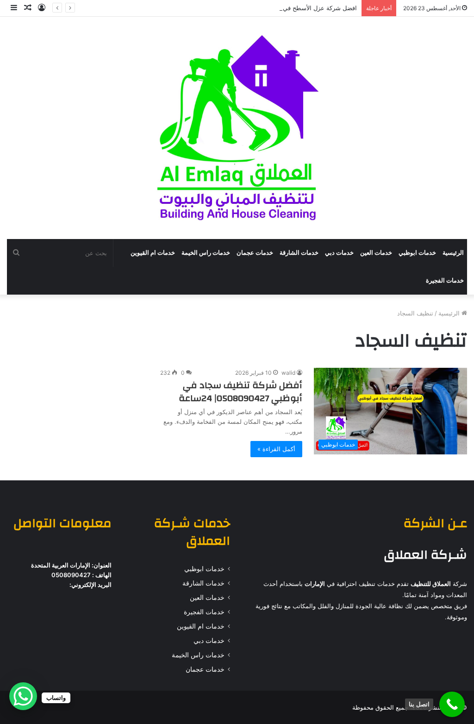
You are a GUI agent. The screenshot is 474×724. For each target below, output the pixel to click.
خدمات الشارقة (299, 252)
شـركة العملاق (425, 555)
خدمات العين (376, 252)
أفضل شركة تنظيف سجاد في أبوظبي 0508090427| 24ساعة (240, 392)
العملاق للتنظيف (431, 583)
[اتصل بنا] (452, 704)
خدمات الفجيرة (445, 280)
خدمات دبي (339, 252)
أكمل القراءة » (276, 449)
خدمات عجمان (255, 252)
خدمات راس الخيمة (205, 252)
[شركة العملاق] (237, 127)
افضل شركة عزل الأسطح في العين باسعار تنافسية (293, 8)
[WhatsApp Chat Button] (23, 696)
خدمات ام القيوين (153, 252)
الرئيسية (453, 252)
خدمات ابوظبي (417, 252)
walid (288, 372)
